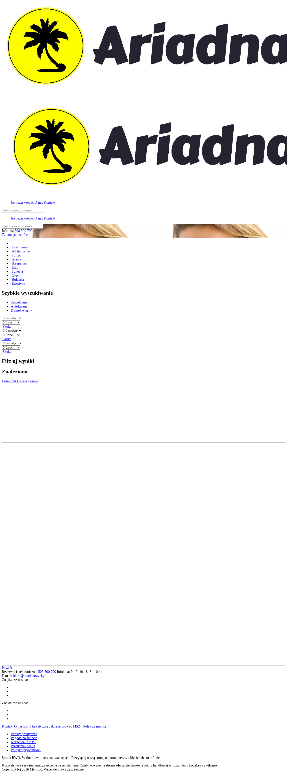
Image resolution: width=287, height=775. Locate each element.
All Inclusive (20, 251)
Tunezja (17, 271)
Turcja (16, 255)
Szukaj (7, 326)
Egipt (15, 267)
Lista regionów (27, 381)
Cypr (15, 275)
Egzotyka (18, 283)
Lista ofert (9, 381)
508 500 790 (24, 230)
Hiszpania (18, 263)
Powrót (7, 668)
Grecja (16, 259)
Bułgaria (17, 279)
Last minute (19, 247)
